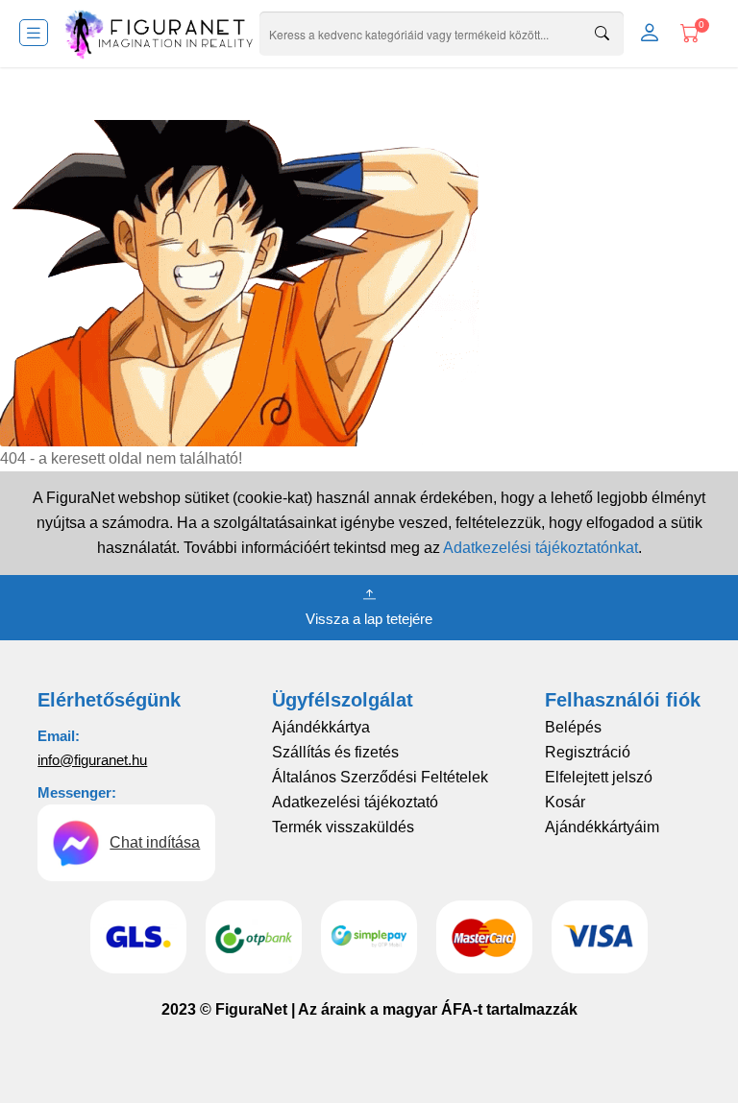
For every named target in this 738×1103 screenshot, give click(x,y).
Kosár (565, 802)
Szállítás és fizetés (335, 752)
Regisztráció (587, 752)
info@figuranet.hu (92, 760)
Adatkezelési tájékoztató (355, 802)
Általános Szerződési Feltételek (380, 777)
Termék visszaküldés (343, 827)
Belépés (573, 727)
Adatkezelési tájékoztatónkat (540, 548)
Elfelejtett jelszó (598, 777)
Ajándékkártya (321, 727)
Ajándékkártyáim (602, 827)
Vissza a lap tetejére (369, 619)
